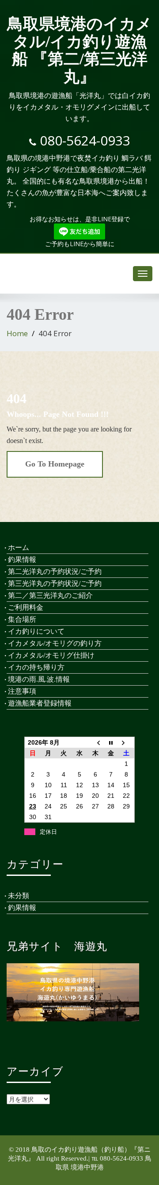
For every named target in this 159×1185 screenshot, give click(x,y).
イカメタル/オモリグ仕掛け (51, 655)
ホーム (18, 547)
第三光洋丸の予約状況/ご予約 (55, 583)
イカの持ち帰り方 (36, 667)
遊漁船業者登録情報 (40, 703)
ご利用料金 (25, 607)
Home (17, 333)
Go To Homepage (54, 463)
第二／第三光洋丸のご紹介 (50, 595)
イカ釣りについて (36, 631)
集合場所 (22, 619)
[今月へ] (111, 742)
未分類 (18, 895)
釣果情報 (22, 559)
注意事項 (22, 691)
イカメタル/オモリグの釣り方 (55, 643)
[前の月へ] (95, 742)
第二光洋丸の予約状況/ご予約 (55, 571)
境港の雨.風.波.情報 (39, 679)
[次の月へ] (127, 742)
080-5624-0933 (85, 140)
